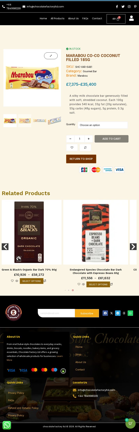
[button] (64, 290)
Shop (78, 354)
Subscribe (87, 313)
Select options (30, 284)
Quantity (70, 124)
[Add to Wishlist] (72, 147)
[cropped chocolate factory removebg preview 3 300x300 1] (13, 312)
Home (43, 18)
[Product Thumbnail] (51, 55)
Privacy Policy (16, 392)
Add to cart (111, 138)
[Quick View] (15, 284)
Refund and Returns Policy (23, 408)
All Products (57, 18)
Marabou (83, 75)
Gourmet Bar (90, 71)
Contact (97, 18)
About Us (73, 18)
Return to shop (81, 158)
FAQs (85, 18)
